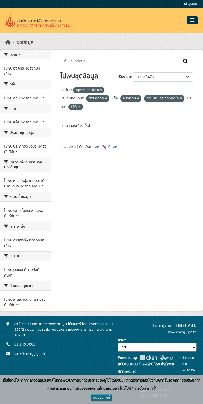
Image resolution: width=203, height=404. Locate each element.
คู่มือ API (112, 146)
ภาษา (122, 340)
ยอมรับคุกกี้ (101, 397)
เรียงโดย (124, 77)
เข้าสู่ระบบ (190, 4)
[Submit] (186, 61)
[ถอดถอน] (101, 90)
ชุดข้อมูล (25, 42)
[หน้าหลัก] (8, 42)
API (97, 146)
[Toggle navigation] (192, 20)
